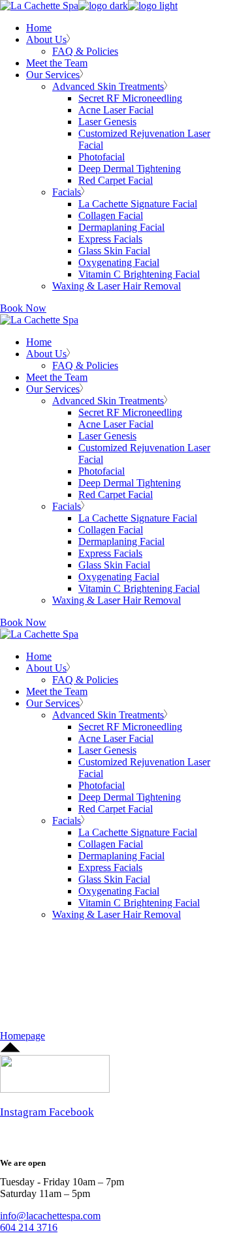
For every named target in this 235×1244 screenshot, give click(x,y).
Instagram (24, 1112)
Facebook (71, 1112)
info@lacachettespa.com (50, 1215)
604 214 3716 (28, 1227)
